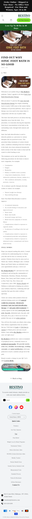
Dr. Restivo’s (25, 92)
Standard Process (16, 474)
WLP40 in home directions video (16, 454)
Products (16, 426)
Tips (16, 434)
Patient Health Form (16, 462)
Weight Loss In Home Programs (16, 442)
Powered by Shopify (24, 517)
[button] (2, 16)
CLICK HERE (9, 360)
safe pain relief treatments (17, 308)
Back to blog (17, 378)
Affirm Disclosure (16, 482)
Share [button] (4, 72)
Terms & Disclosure (16, 478)
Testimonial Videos (16, 446)
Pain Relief (16, 438)
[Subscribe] (28, 400)
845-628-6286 (8, 503)
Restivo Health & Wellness (13, 517)
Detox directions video (16, 450)
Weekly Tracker (16, 458)
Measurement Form (16, 470)
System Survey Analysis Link (16, 466)
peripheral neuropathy (8, 344)
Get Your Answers (24, 20)
